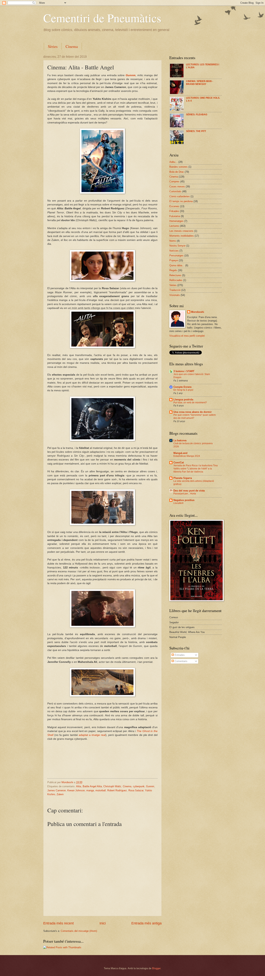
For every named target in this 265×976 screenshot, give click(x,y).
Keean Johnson (76, 790)
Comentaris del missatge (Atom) (79, 930)
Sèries (53, 46)
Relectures (175, 275)
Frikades (174, 211)
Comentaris (180, 661)
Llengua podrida (183, 399)
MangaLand (180, 453)
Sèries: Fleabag (196, 114)
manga (90, 790)
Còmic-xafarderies (179, 196)
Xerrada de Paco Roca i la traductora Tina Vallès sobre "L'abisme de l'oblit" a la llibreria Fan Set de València (195, 468)
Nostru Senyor (177, 245)
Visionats (174, 295)
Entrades (179, 655)
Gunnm (130, 75)
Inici (103, 923)
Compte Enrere (182, 386)
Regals (173, 270)
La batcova (179, 440)
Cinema (72, 46)
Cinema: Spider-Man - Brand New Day (199, 82)
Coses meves (177, 186)
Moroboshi (197, 311)
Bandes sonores (178, 166)
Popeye (173, 260)
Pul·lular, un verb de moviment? (190, 402)
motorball (100, 790)
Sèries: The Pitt (196, 131)
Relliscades (175, 280)
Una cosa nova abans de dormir (192, 411)
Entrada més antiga (146, 923)
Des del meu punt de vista (189, 490)
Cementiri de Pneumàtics (102, 18)
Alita (78, 786)
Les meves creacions (181, 230)
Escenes (174, 206)
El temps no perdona (181, 201)
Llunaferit (178, 503)
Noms (172, 240)
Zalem (60, 794)
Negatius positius (183, 500)
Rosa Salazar (135, 790)
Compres (174, 181)
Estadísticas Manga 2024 (186, 456)
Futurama (174, 216)
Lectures (174, 225)
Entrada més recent (58, 923)
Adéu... (173, 161)
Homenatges (176, 221)
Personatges (176, 255)
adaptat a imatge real (92, 735)
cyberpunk (139, 786)
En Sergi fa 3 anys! (183, 390)
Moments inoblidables (181, 235)
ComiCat (178, 462)
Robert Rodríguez (117, 790)
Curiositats (175, 191)
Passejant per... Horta (184, 493)
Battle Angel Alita (92, 786)
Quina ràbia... (176, 265)
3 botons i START (183, 371)
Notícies (174, 250)
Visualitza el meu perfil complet (187, 335)
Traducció (174, 290)
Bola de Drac (176, 171)
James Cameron (56, 790)
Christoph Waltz (112, 786)
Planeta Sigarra (182, 478)
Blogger (156, 968)
